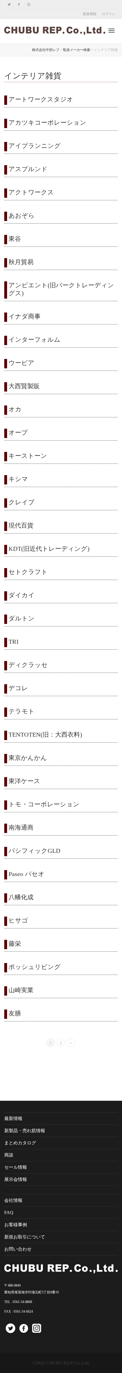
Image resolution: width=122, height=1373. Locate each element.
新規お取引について (24, 1236)
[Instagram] (28, 4)
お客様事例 (15, 1224)
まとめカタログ (20, 1142)
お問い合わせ (17, 1249)
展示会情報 (15, 1179)
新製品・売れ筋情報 (24, 1130)
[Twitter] (9, 4)
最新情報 (13, 1118)
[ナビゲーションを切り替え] (111, 30)
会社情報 (13, 1200)
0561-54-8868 (22, 1302)
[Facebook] (19, 4)
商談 (8, 1155)
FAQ (8, 1212)
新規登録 (89, 14)
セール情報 (15, 1167)
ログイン (108, 14)
